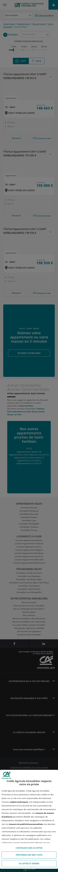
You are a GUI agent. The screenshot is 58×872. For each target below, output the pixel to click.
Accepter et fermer (29, 863)
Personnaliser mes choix (29, 854)
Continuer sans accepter (29, 848)
